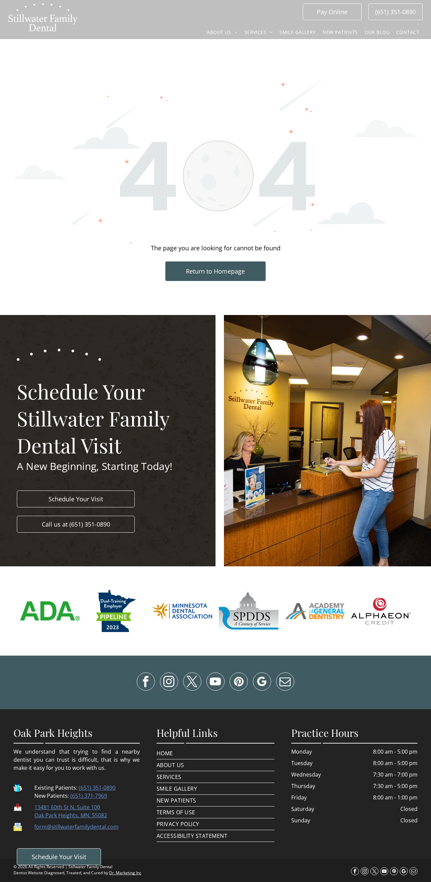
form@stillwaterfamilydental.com (76, 826)
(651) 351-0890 (97, 787)
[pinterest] (239, 682)
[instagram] (169, 682)
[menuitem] (222, 32)
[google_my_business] (262, 682)
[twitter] (192, 682)
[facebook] (146, 682)
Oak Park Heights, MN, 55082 (70, 815)
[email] (285, 682)
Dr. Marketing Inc (125, 873)
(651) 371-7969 (88, 795)
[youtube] (215, 682)
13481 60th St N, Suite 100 (67, 807)
